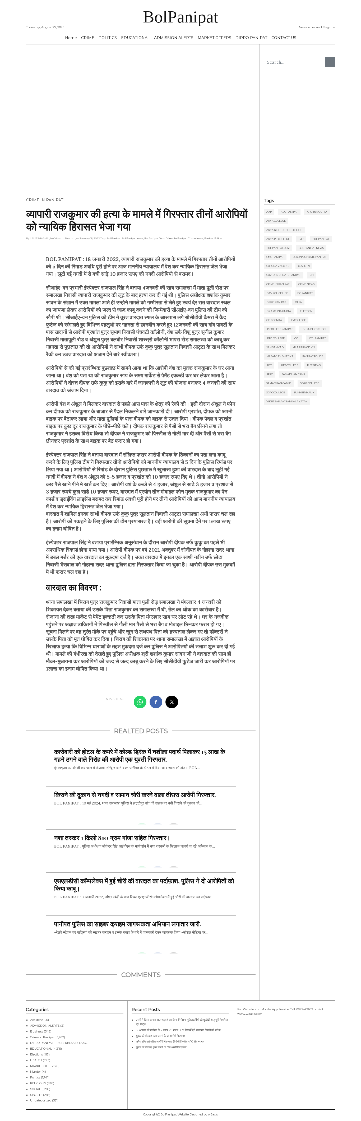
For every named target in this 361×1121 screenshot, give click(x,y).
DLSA (298, 302)
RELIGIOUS (38, 1083)
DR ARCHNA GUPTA (278, 311)
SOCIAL (35, 1089)
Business (36, 1031)
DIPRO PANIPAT (251, 37)
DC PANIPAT (305, 293)
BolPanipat (180, 16)
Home (71, 37)
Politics (35, 1077)
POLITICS (108, 37)
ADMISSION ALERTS (173, 37)
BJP (301, 239)
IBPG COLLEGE (275, 338)
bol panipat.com (154, 238)
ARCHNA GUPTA (317, 211)
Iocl (296, 338)
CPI (312, 274)
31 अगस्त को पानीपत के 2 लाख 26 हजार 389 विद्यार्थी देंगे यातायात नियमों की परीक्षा (178, 1030)
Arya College (276, 220)
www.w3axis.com (249, 1014)
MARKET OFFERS (214, 37)
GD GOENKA (274, 320)
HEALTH (36, 1060)
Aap (269, 211)
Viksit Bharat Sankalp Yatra (286, 401)
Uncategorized (40, 1100)
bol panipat (114, 238)
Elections (36, 1054)
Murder (35, 1071)
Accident (36, 1020)
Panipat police (213, 238)
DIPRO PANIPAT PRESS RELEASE (54, 1043)
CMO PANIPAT (275, 256)
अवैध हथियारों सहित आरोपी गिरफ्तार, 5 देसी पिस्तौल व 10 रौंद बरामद (170, 1041)
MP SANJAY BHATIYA (279, 356)
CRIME (87, 37)
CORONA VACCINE (277, 265)
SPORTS (36, 1095)
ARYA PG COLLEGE (278, 239)
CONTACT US (283, 37)
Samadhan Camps (278, 383)
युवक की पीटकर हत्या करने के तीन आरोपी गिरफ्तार (161, 1047)
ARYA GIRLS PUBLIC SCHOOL (284, 230)
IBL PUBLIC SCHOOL (314, 329)
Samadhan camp (293, 374)
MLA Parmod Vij (304, 347)
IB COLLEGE (298, 320)
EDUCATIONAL (135, 37)
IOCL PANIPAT (317, 338)
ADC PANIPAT (289, 211)
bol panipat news (132, 238)
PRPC (269, 374)
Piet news (314, 365)
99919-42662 (304, 1009)
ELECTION (306, 311)
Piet (269, 365)
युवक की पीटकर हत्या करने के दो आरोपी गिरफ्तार (160, 1036)
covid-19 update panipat (283, 274)
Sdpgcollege (275, 392)
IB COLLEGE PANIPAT (279, 329)
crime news (195, 238)
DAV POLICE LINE (277, 293)
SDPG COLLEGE (309, 383)
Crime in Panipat (44, 200)
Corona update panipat (309, 256)
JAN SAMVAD (275, 347)
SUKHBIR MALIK (304, 392)
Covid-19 (304, 265)
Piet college (289, 365)
